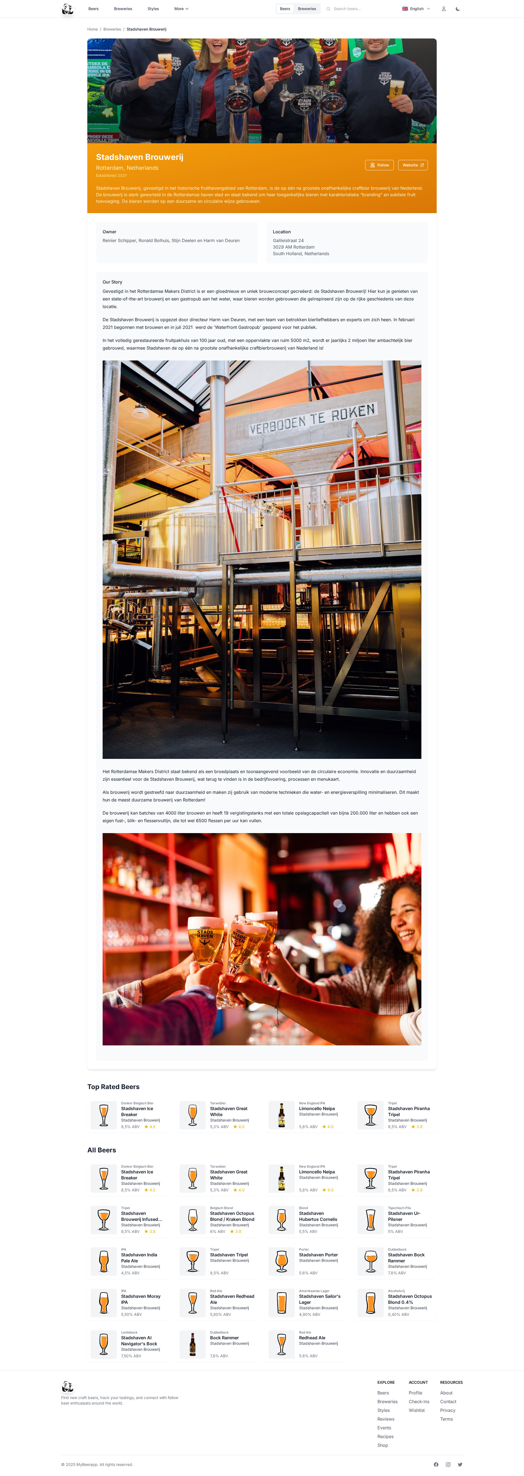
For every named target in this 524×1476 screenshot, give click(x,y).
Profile (415, 1393)
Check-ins (419, 1401)
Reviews (385, 1419)
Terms (446, 1419)
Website (410, 165)
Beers (93, 8)
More (179, 8)
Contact (448, 1401)
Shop (382, 1445)
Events (384, 1427)
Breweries (123, 8)
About (446, 1393)
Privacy (447, 1410)
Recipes (385, 1436)
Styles (153, 8)
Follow (383, 165)
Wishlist (417, 1410)
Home (92, 29)
